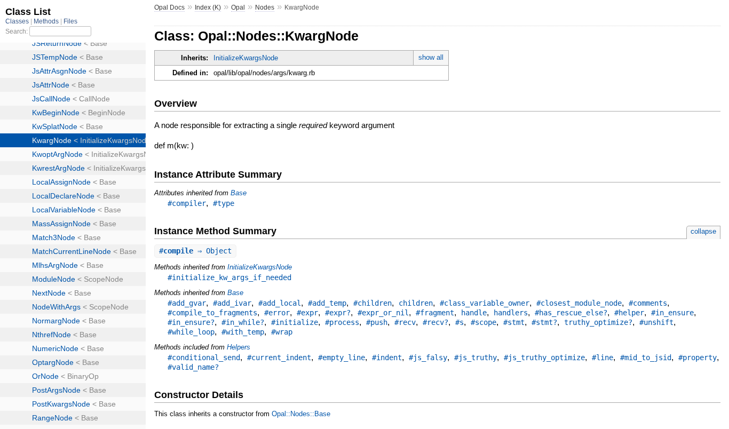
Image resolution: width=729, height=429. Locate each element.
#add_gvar (187, 303)
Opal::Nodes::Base (301, 414)
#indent (387, 357)
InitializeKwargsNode (245, 58)
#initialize (294, 322)
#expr (307, 312)
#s (459, 322)
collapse (703, 231)
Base (239, 193)
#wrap (281, 332)
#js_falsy (428, 357)
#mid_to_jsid (645, 357)
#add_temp (327, 303)
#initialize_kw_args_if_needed (229, 277)
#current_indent (279, 357)
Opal (238, 7)
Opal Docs (169, 7)
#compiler (187, 203)
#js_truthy (475, 357)
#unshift (656, 322)
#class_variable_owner (484, 303)
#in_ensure (672, 312)
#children (372, 303)
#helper (629, 312)
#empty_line (341, 357)
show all (430, 57)
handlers (511, 312)
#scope (483, 322)
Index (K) (208, 7)
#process (342, 322)
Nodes (264, 7)
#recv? (435, 322)
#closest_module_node (579, 303)
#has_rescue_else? (571, 312)
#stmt (514, 322)
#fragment (435, 312)
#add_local (279, 303)
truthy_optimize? (598, 322)
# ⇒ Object (195, 251)
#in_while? (242, 322)
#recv (405, 322)
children (416, 303)
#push (376, 322)
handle (474, 312)
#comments (648, 303)
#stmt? (544, 322)
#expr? (338, 312)
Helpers (238, 347)
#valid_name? (193, 367)
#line (602, 357)
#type (223, 203)
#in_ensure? (191, 322)
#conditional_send (204, 357)
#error (277, 312)
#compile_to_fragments (212, 312)
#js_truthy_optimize (544, 357)
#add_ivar (232, 303)
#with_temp (242, 332)
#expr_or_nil (383, 312)
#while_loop (191, 332)
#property (697, 357)
